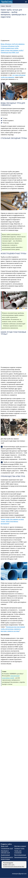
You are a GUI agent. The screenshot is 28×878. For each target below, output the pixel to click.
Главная (3, 6)
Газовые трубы (19, 848)
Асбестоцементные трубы (9, 48)
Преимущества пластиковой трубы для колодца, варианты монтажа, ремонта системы (13, 629)
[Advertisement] (14, 28)
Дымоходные (5, 855)
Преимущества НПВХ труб (10, 52)
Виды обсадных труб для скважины (13, 44)
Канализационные (20, 857)
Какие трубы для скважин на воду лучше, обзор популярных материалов (12, 521)
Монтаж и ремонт (20, 846)
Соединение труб (7, 848)
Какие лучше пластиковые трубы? (12, 50)
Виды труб (8, 6)
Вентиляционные (20, 855)
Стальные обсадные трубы (10, 46)
